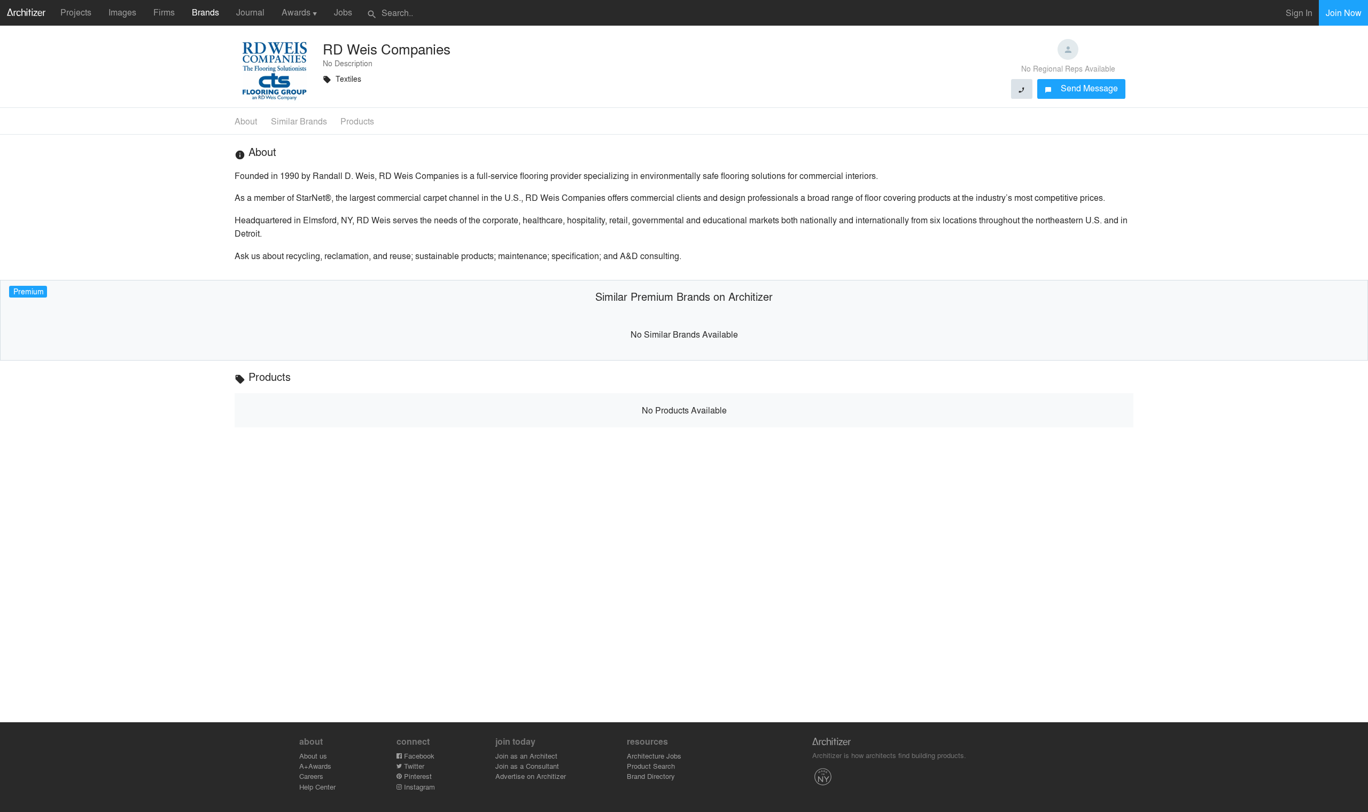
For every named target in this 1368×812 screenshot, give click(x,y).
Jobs (343, 12)
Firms (164, 12)
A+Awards (315, 766)
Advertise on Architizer (530, 776)
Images (122, 12)
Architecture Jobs (654, 756)
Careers (311, 776)
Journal (250, 12)
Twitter (413, 766)
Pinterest (417, 776)
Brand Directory (651, 776)
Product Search (651, 766)
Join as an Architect (526, 756)
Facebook (418, 756)
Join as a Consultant (527, 766)
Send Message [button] (1081, 88)
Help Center (317, 787)
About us (313, 756)
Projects (75, 12)
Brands (205, 12)
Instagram (418, 787)
